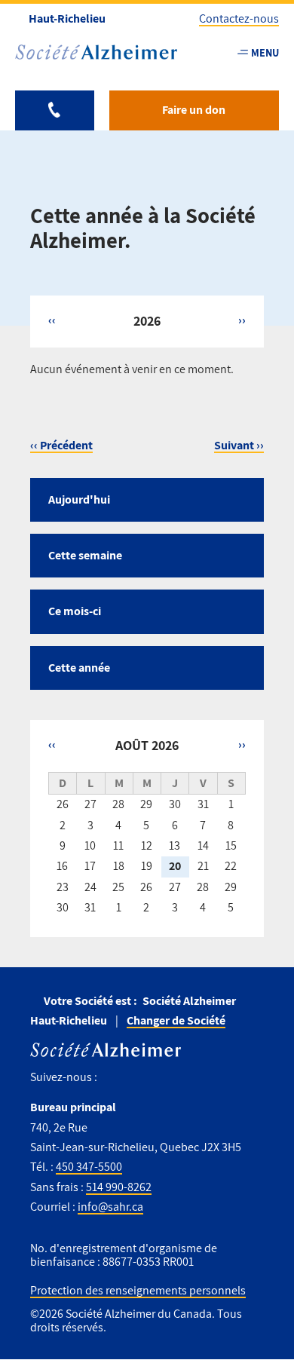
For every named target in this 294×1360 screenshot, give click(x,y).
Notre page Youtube (143, 1077)
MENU (265, 52)
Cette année (79, 667)
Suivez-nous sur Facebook (114, 1077)
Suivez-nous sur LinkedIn (176, 1077)
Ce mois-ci (74, 611)
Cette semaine (85, 555)
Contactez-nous (239, 18)
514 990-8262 (119, 1187)
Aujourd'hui (79, 499)
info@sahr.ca (110, 1207)
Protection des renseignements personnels (138, 1290)
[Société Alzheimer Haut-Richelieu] (96, 52)
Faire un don (193, 110)
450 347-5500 (89, 1167)
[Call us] (54, 110)
